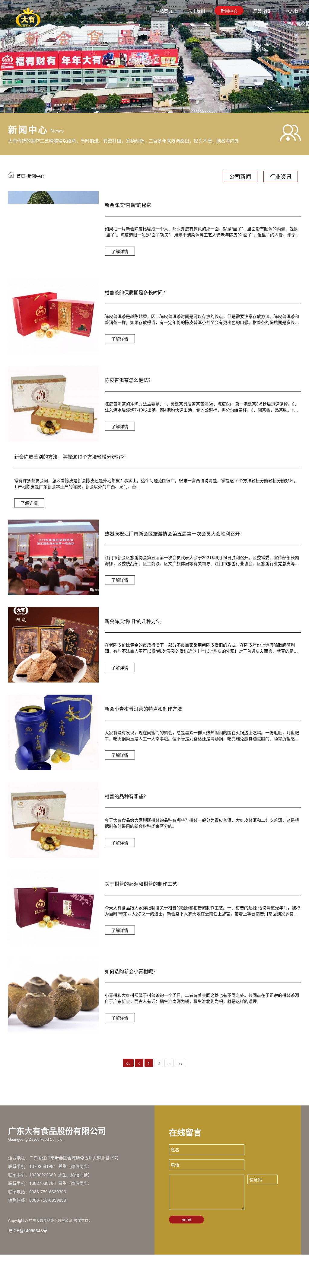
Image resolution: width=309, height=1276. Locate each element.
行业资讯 (280, 176)
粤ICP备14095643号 (27, 1252)
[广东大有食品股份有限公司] (154, 56)
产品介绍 (261, 11)
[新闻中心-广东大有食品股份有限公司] (12, 10)
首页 (21, 176)
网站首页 (163, 11)
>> (180, 1085)
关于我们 (196, 11)
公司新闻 (240, 176)
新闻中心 (229, 11)
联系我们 (294, 11)
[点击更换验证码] (290, 1200)
